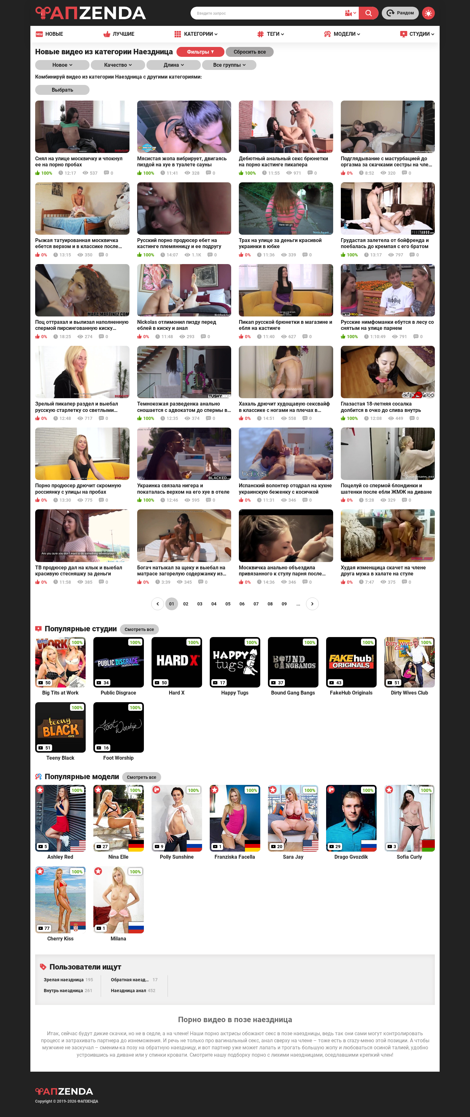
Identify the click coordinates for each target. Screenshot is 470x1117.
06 (242, 603)
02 (185, 603)
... (298, 603)
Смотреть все (141, 777)
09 (284, 603)
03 (199, 603)
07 (256, 603)
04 (213, 603)
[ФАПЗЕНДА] (90, 14)
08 (270, 603)
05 (228, 603)
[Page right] (312, 604)
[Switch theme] (428, 13)
